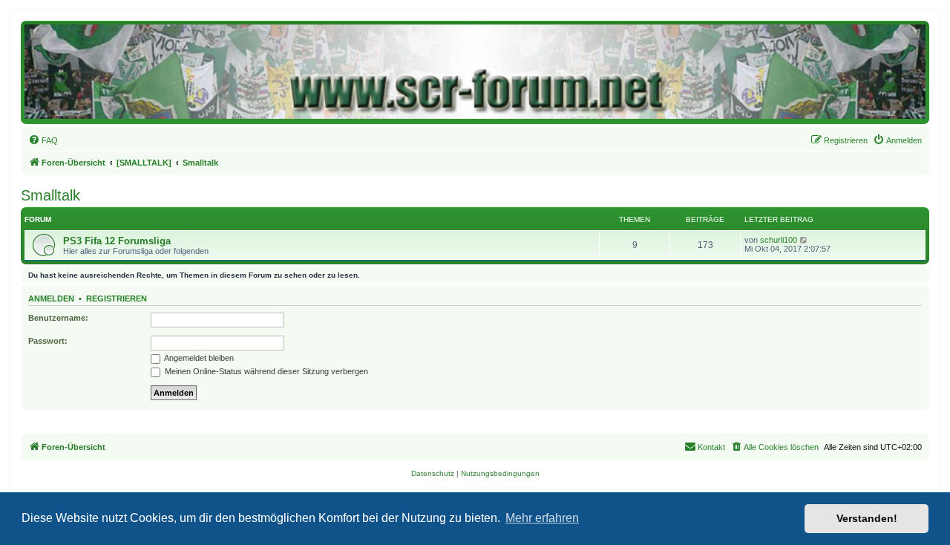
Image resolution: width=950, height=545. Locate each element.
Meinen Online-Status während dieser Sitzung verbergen (265, 371)
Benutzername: (58, 317)
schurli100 (778, 239)
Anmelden (51, 298)
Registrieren (116, 298)
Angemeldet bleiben (198, 357)
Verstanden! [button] (866, 518)
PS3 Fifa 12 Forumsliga (117, 241)
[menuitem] (43, 140)
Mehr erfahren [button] (542, 518)
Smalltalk (50, 195)
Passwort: (48, 340)
